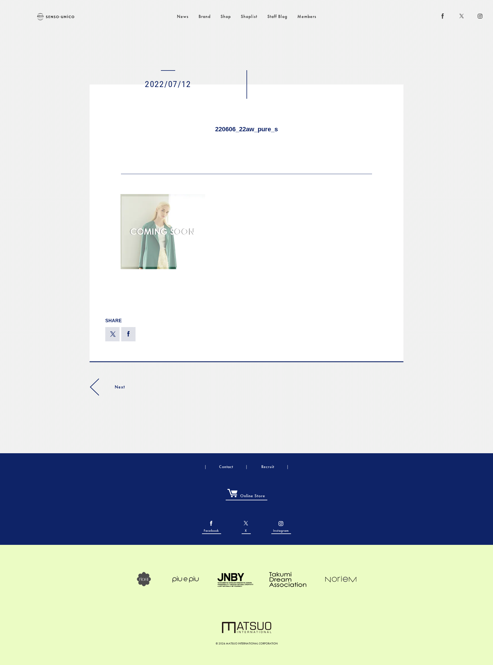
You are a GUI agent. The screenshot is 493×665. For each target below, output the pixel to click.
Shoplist (249, 16)
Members (306, 16)
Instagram (281, 530)
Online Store (252, 496)
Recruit (267, 466)
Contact (226, 466)
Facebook (211, 530)
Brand (205, 16)
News (183, 16)
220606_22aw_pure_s (246, 129)
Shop (226, 16)
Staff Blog (277, 16)
